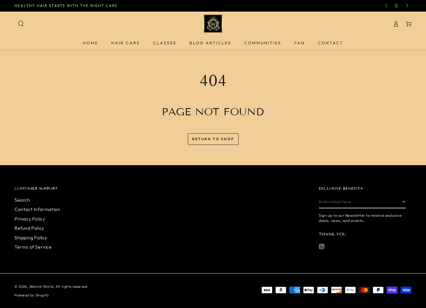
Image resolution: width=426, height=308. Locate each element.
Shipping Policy (30, 237)
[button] (20, 23)
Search (22, 200)
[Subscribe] (404, 201)
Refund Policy (29, 228)
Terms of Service (33, 247)
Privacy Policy (29, 219)
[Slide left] (387, 6)
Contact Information (37, 209)
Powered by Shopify (31, 295)
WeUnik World (41, 286)
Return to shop (213, 139)
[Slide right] (407, 6)
